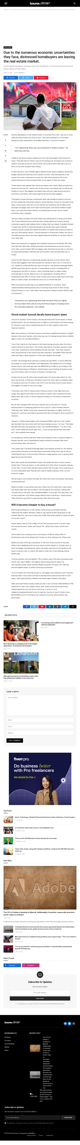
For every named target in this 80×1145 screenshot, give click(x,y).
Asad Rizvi (31, 1133)
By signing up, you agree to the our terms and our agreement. (41, 1004)
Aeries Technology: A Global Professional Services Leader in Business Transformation (45, 817)
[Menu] (6, 3)
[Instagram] (73, 1023)
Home (5, 9)
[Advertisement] (40, 28)
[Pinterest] (6, 156)
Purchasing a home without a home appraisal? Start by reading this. (57, 624)
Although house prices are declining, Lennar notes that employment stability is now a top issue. (21, 677)
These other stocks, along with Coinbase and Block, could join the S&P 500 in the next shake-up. (44, 850)
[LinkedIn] (6, 151)
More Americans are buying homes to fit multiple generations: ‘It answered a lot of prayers (20, 645)
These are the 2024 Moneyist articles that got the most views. (36, 838)
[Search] (74, 3)
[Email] (6, 161)
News (6, 908)
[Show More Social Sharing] (51, 78)
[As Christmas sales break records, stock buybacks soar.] (8, 830)
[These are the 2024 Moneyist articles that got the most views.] (8, 840)
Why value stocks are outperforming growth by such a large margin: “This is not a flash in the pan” (45, 938)
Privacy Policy (53, 1004)
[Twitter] (6, 145)
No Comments (20, 72)
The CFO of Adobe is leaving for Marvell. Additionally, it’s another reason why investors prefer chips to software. (39, 913)
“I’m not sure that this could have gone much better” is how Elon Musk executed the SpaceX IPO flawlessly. (43, 948)
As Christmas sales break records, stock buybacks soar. (34, 828)
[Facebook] (6, 140)
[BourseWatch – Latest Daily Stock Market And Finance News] (40, 3)
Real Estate (7, 47)
